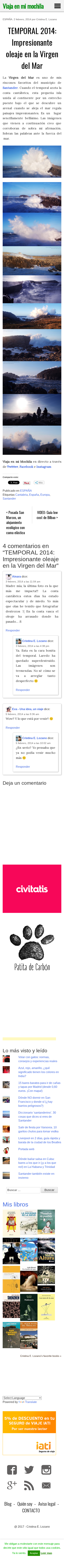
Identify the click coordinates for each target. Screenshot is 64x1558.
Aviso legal (46, 1503)
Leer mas (46, 1553)
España (34, 494)
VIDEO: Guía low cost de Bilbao (47, 515)
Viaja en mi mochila (23, 5)
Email (46, 1485)
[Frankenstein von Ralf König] (29, 1307)
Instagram (46, 1470)
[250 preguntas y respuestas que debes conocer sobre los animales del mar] (29, 1249)
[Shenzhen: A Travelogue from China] (11, 1305)
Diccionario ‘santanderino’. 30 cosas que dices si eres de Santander (37, 1116)
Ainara (16, 576)
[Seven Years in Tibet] (11, 1250)
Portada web (26, 1149)
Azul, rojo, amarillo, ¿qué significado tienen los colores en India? (38, 1072)
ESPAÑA (7, 19)
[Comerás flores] (11, 1279)
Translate (31, 1401)
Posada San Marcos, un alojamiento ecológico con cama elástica (15, 522)
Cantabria (21, 494)
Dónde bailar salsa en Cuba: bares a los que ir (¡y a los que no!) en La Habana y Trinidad (37, 1163)
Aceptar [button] (34, 1553)
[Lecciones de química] (11, 1223)
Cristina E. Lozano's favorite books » (40, 1355)
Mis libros (15, 1204)
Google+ (12, 1485)
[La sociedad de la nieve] (29, 1222)
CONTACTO (31, 1510)
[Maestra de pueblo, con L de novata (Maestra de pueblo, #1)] (46, 1221)
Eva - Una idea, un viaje (27, 709)
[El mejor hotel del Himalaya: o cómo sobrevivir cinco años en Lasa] (29, 1335)
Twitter (12, 467)
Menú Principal (57, 5)
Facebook (26, 467)
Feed (29, 1485)
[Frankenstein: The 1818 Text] (46, 1278)
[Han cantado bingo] (11, 1334)
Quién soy (24, 1503)
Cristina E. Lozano (46, 19)
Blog (8, 1503)
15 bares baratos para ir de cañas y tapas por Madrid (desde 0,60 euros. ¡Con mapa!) (39, 1087)
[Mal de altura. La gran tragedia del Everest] (46, 1250)
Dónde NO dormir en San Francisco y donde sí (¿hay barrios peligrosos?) (35, 1101)
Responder (13, 630)
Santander (9, 498)
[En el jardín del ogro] (29, 1278)
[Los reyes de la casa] (46, 1307)
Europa (45, 494)
